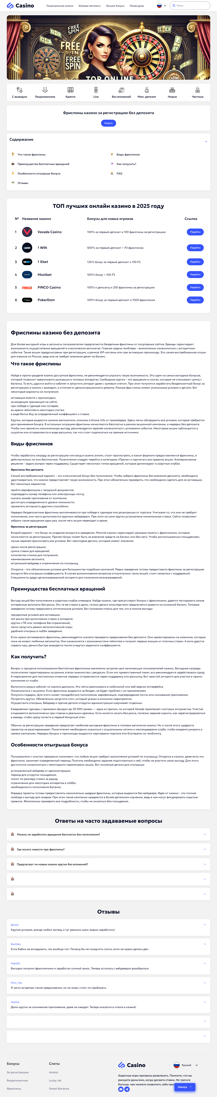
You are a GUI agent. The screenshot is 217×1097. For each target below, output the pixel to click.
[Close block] (206, 141)
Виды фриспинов (128, 154)
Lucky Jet (55, 1080)
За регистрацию (18, 1072)
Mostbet (45, 274)
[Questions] (108, 879)
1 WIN (42, 247)
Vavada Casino (50, 232)
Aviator (53, 1072)
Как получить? (126, 164)
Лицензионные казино (59, 5)
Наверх (182, 1087)
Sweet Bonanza (59, 1088)
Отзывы (23, 183)
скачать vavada (21, 498)
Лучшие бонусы (115, 5)
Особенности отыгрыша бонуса (39, 173)
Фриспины (14, 1088)
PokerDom (46, 300)
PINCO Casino (49, 287)
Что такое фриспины (31, 154)
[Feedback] (108, 1021)
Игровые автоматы (90, 5)
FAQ (119, 173)
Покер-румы (137, 5)
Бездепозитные (17, 1080)
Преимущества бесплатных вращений (43, 164)
